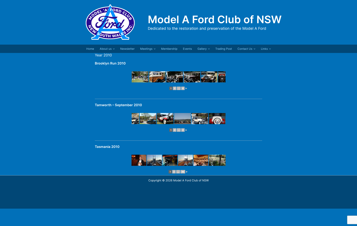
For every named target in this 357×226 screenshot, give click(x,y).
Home (90, 48)
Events (187, 48)
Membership (169, 48)
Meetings (146, 48)
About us (106, 48)
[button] (113, 49)
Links (264, 48)
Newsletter (127, 48)
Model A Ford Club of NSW (215, 19)
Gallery (202, 48)
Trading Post (223, 48)
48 (183, 172)
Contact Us (244, 48)
